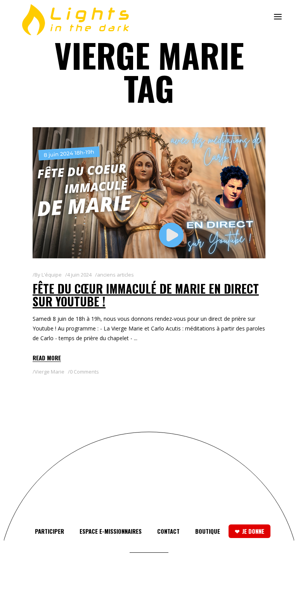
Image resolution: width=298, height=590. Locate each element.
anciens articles (115, 274)
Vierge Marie (49, 371)
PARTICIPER (49, 531)
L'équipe (52, 274)
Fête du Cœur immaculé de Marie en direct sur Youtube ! (146, 295)
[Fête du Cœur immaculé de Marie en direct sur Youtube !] (149, 192)
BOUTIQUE (207, 531)
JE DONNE (253, 531)
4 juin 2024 (79, 274)
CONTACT (168, 531)
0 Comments (84, 371)
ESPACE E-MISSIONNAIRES (111, 531)
